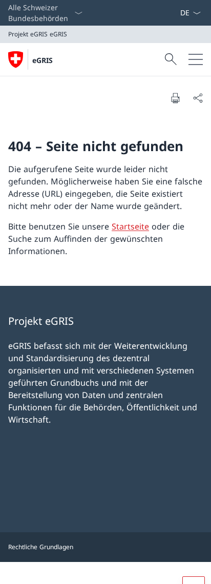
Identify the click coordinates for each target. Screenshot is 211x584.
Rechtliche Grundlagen (40, 547)
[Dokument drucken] (175, 98)
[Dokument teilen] (197, 98)
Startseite (130, 226)
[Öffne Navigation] (195, 59)
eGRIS (42, 60)
